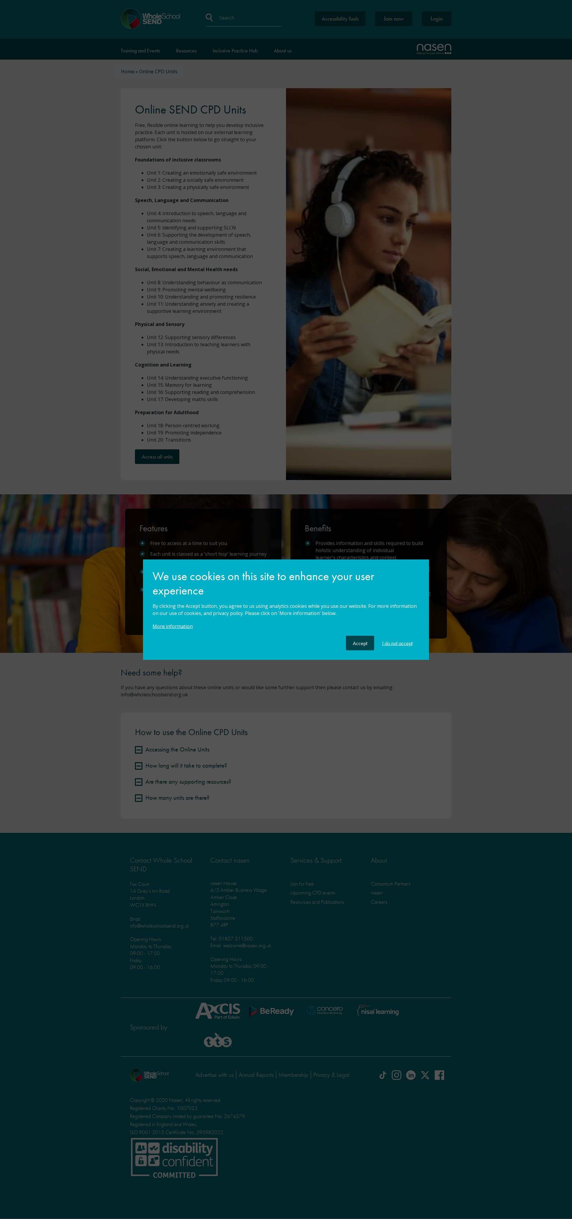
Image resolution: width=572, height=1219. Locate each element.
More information (173, 626)
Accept (360, 642)
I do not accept (397, 642)
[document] (286, 602)
